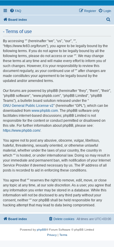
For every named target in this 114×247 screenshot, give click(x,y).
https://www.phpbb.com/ (21, 130)
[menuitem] (15, 10)
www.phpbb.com (45, 111)
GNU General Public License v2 (28, 106)
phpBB (41, 229)
